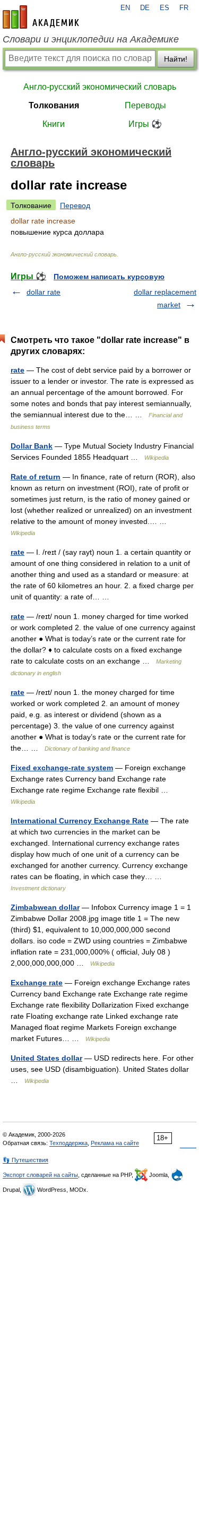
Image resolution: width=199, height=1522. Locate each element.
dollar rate (43, 292)
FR (183, 8)
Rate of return (35, 476)
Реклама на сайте (115, 1143)
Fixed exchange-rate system (62, 767)
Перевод (75, 205)
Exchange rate (37, 982)
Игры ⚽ (145, 123)
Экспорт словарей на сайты (40, 1175)
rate (17, 370)
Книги (53, 123)
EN (125, 8)
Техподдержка (68, 1143)
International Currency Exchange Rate (80, 820)
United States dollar (46, 1058)
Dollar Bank (32, 446)
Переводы (145, 105)
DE (145, 8)
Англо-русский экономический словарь (99, 86)
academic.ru (41, 17)
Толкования (54, 105)
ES (164, 8)
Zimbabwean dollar (45, 907)
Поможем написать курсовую (109, 276)
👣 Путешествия (25, 1160)
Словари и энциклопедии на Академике (91, 39)
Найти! (175, 59)
